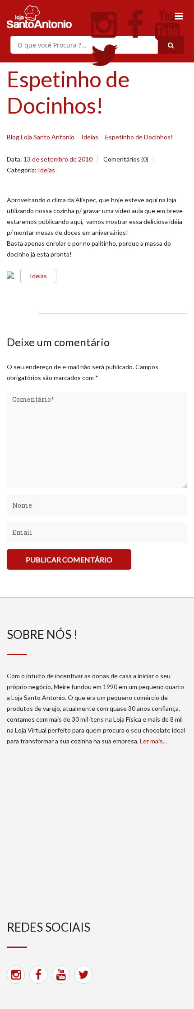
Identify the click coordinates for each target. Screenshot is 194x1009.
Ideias (46, 170)
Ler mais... (153, 741)
